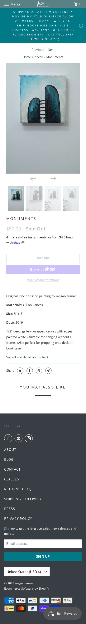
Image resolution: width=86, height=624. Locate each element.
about (10, 449)
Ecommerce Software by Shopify (26, 588)
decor (39, 57)
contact (12, 469)
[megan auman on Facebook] (9, 438)
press (9, 508)
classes (11, 479)
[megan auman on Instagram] (29, 438)
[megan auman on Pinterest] (19, 438)
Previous (38, 49)
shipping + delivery (23, 499)
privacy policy (18, 518)
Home (27, 57)
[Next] (53, 178)
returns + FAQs (19, 489)
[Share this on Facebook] (29, 371)
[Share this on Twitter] (19, 371)
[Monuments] (43, 118)
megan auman (25, 583)
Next (51, 49)
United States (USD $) (24, 571)
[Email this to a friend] (48, 371)
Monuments (21, 218)
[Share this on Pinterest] (38, 371)
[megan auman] (43, 4)
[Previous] (33, 178)
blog (9, 459)
